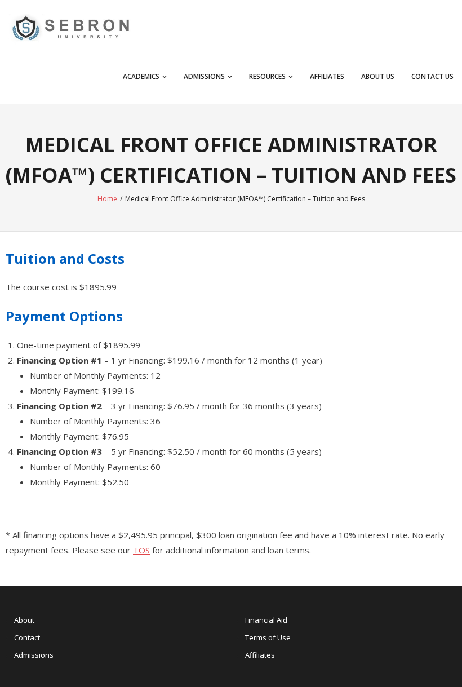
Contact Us (432, 76)
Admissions (34, 655)
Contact (27, 637)
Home (107, 198)
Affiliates (327, 76)
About (24, 620)
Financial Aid (266, 620)
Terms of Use (268, 637)
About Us (377, 76)
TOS (141, 550)
